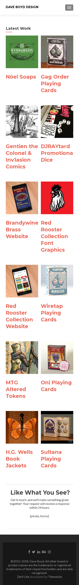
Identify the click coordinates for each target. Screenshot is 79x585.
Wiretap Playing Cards (52, 313)
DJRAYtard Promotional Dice (58, 153)
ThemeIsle (55, 576)
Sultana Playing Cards (51, 459)
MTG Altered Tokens (16, 389)
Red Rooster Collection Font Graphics (54, 236)
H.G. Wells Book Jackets (19, 459)
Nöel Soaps (21, 77)
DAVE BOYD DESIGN (22, 7)
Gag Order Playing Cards (55, 83)
